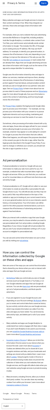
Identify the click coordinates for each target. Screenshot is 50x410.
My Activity (38, 301)
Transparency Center (11, 399)
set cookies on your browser (20, 60)
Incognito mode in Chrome (16, 340)
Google (6, 393)
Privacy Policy (18, 88)
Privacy (27, 393)
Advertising (43, 91)
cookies (14, 357)
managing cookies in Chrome (17, 385)
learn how (26, 286)
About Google (16, 393)
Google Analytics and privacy (30, 334)
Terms (34, 393)
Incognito (35, 346)
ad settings (24, 241)
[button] (4, 3)
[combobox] (13, 406)
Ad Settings (11, 278)
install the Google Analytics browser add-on (28, 332)
